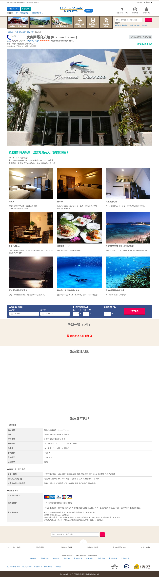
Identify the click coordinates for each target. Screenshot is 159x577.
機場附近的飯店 (79, 25)
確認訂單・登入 (13, 9)
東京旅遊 (89, 558)
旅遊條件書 (38, 567)
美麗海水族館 (135, 25)
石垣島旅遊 (101, 558)
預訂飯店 (10, 32)
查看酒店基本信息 (144, 44)
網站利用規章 (27, 567)
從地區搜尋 (40, 26)
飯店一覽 (30, 32)
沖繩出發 (66, 558)
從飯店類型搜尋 (62, 26)
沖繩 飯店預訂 (20, 32)
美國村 (144, 25)
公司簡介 (58, 567)
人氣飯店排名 (106, 25)
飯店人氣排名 (146, 547)
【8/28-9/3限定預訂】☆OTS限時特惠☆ (29, 13)
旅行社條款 (48, 567)
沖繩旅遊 (56, 558)
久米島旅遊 (125, 558)
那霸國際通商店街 (121, 25)
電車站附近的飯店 (119, 547)
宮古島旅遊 (113, 558)
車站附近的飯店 (93, 25)
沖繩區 (88, 11)
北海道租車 (45, 558)
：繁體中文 (144, 2)
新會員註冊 (25, 9)
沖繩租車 (33, 558)
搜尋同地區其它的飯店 (79, 335)
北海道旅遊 (78, 558)
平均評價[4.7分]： (33, 41)
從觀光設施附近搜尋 (18, 26)
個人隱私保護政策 (13, 567)
